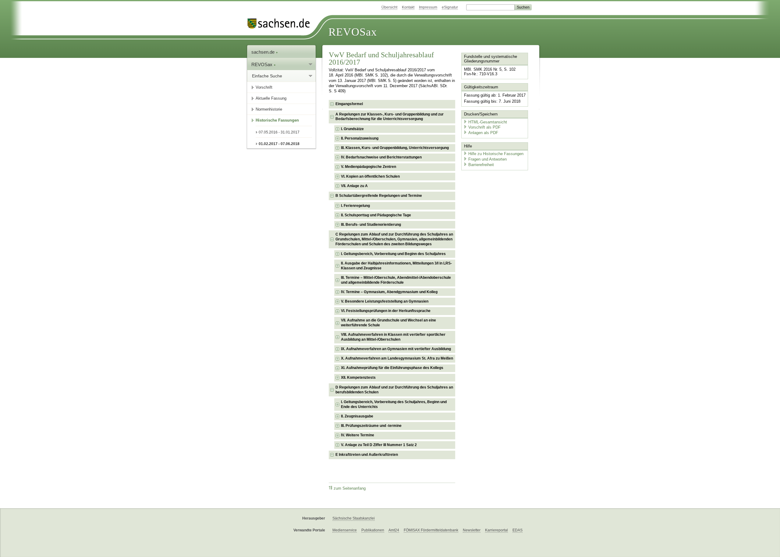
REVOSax (352, 32)
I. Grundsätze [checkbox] (352, 129)
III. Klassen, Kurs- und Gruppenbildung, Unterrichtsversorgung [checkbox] (395, 148)
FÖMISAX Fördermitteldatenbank (431, 530)
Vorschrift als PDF (484, 127)
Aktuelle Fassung (271, 98)
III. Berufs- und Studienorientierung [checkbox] (371, 224)
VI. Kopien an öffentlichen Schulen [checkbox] (370, 176)
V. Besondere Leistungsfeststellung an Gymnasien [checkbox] (384, 301)
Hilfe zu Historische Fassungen (495, 153)
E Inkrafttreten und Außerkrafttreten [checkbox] (366, 454)
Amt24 (393, 530)
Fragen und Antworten (487, 159)
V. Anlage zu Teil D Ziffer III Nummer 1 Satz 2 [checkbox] (379, 445)
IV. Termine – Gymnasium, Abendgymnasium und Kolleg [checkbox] (389, 292)
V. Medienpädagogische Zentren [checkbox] (368, 167)
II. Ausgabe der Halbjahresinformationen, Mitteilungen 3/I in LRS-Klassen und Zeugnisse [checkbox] (396, 265)
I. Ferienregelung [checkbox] (355, 206)
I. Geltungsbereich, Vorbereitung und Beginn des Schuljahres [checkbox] (393, 254)
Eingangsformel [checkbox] (349, 104)
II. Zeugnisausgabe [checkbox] (357, 416)
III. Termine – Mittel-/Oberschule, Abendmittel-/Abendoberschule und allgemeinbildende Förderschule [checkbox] (396, 280)
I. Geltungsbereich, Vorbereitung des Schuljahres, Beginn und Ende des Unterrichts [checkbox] (394, 404)
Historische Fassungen (277, 120)
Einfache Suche (267, 75)
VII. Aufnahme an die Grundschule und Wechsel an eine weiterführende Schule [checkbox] (388, 322)
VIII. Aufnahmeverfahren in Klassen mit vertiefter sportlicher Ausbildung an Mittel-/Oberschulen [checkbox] (393, 337)
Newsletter (471, 530)
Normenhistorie (269, 109)
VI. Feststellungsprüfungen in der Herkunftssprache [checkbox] (386, 311)
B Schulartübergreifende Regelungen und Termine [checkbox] (378, 195)
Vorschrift (264, 87)
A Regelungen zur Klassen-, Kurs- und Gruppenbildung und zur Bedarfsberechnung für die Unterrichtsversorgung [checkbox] (389, 116)
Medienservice (344, 530)
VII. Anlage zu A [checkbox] (354, 186)
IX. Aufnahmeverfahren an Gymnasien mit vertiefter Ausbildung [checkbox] (396, 349)
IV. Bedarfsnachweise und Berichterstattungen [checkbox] (381, 157)
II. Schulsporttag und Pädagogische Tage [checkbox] (376, 215)
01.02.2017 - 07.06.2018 (279, 144)
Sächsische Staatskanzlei (353, 518)
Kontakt (408, 7)
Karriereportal (496, 530)
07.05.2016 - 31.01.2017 (279, 132)
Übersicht (389, 7)
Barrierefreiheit (481, 164)
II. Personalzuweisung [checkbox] (359, 138)
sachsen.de (263, 52)
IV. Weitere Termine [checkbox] (357, 435)
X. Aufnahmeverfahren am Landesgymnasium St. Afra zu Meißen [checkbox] (397, 358)
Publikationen (372, 530)
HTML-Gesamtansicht (487, 122)
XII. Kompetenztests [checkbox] (358, 377)
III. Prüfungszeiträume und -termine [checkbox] (371, 426)
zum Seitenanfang (350, 488)
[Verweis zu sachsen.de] (281, 23)
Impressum (428, 7)
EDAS (517, 530)
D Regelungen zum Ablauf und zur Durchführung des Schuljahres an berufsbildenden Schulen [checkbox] (394, 389)
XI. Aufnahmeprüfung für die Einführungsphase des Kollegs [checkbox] (392, 368)
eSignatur (450, 7)
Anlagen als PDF (483, 132)
